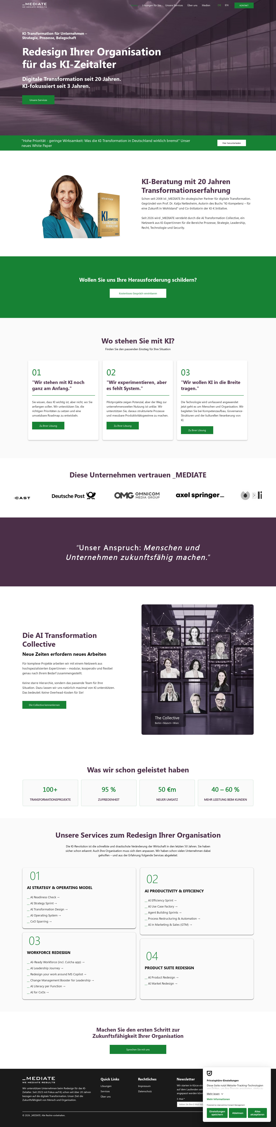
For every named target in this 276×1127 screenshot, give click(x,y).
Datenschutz (145, 1091)
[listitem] (63, 400)
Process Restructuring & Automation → (174, 918)
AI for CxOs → (38, 992)
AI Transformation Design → (49, 909)
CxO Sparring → (41, 921)
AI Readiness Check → (43, 897)
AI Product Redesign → (161, 977)
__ (28, 903)
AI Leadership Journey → (45, 968)
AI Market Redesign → (161, 983)
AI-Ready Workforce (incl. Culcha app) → (55, 962)
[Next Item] (254, 495)
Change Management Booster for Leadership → (60, 980)
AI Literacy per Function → (46, 986)
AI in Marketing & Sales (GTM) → (170, 924)
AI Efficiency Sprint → (160, 900)
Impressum (144, 1086)
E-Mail (181, 1098)
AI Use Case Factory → (161, 906)
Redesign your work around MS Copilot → (56, 974)
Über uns (106, 1096)
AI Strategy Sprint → (43, 903)
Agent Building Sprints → (163, 912)
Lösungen (106, 1086)
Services (105, 1091)
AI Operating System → (45, 915)
